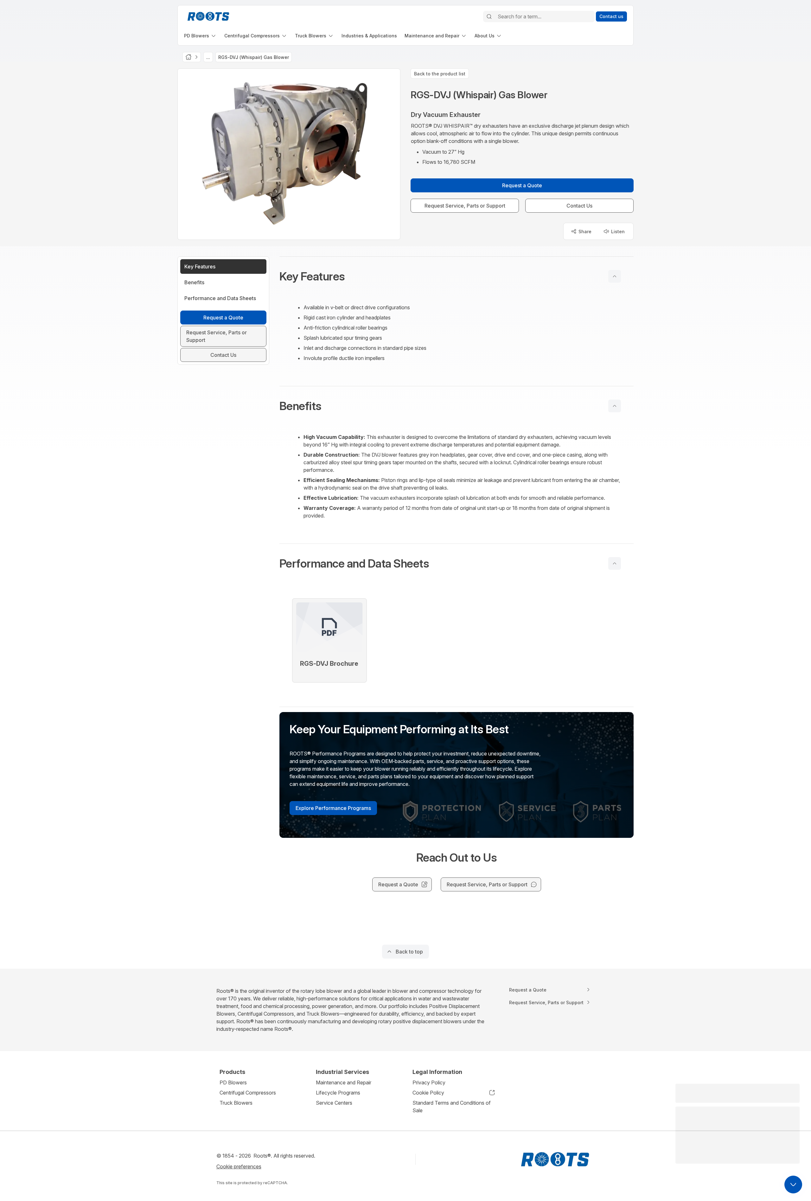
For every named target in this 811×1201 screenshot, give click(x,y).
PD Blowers (233, 1082)
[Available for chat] (793, 1184)
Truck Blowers (236, 1103)
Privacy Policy (428, 1082)
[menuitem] (200, 35)
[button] (456, 276)
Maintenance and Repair (343, 1082)
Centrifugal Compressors (248, 1092)
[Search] (489, 16)
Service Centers (334, 1103)
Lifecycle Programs (338, 1092)
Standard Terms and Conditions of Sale (451, 1107)
